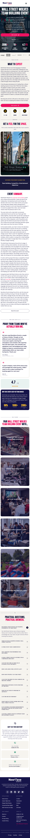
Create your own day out (15, 764)
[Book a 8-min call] (15, 752)
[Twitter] (18, 792)
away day (8, 279)
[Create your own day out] (15, 761)
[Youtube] (22, 792)
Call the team (15, 746)
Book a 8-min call (15, 755)
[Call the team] (15, 743)
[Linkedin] (11, 792)
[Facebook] (15, 792)
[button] (26, 3)
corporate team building (18, 197)
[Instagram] (7, 792)
